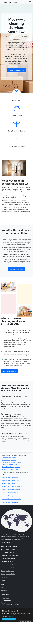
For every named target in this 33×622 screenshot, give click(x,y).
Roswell (3, 571)
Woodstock (4, 577)
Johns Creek (15, 555)
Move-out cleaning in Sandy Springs (12, 486)
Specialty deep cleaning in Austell (11, 462)
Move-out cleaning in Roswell (10, 483)
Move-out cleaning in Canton (10, 493)
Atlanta (15, 546)
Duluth (12, 552)
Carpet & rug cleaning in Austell (11, 467)
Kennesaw (12, 558)
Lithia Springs (5, 562)
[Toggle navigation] (30, 2)
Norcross (3, 568)
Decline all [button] (24, 619)
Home (2, 584)
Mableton (4, 565)
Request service (5, 590)
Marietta (9, 565)
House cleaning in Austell (9, 460)
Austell (3, 549)
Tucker (13, 574)
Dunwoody (4, 555)
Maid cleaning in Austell (9, 457)
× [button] (31, 610)
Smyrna (3, 574)
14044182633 (7, 600)
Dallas (2, 552)
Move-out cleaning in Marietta (10, 480)
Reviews (3, 587)
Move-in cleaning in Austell (9, 464)
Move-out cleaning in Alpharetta (11, 489)
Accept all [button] (9, 619)
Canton (7, 549)
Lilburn (11, 562)
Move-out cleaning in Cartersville (11, 499)
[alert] (16, 615)
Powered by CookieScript (26, 621)
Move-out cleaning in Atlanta (10, 477)
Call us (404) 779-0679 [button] (16, 269)
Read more (10, 616)
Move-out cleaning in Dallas (10, 502)
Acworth (3, 546)
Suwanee (8, 574)
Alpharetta (9, 546)
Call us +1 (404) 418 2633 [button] (17, 70)
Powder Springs (11, 568)
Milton (14, 565)
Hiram (9, 555)
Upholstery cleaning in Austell (10, 469)
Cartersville (13, 549)
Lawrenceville (5, 558)
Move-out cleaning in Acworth (10, 496)
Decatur (7, 552)
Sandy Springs (10, 571)
